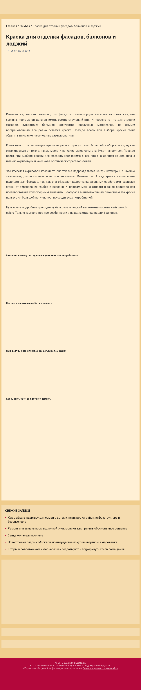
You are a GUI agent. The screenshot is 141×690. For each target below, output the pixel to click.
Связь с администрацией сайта (100, 668)
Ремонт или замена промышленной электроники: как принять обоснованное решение (67, 528)
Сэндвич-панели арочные (25, 535)
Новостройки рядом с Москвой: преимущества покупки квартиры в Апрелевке (62, 542)
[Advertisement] (70, 83)
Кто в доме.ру (77, 662)
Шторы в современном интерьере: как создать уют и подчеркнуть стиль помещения (66, 549)
